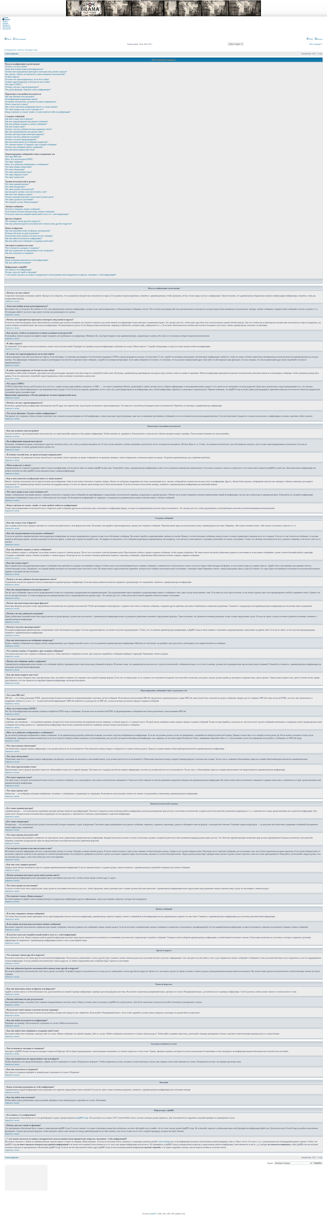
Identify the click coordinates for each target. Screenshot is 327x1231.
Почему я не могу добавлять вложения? (22, 137)
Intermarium (7, 29)
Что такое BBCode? (13, 156)
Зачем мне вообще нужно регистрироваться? (24, 69)
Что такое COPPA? (13, 84)
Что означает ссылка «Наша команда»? (21, 202)
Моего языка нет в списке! (16, 104)
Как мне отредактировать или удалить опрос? (24, 132)
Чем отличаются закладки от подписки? (22, 248)
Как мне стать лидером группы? (19, 194)
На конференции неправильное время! (21, 99)
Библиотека (7, 27)
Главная (5, 17)
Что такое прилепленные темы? (18, 172)
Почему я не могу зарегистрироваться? (22, 87)
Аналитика (6, 19)
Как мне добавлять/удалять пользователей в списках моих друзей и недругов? (38, 224)
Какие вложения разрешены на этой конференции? (26, 260)
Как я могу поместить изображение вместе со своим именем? (31, 107)
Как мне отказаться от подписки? (19, 253)
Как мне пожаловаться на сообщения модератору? (26, 142)
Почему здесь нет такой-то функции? (21, 272)
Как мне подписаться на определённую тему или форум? (29, 250)
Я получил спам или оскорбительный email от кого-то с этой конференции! (37, 214)
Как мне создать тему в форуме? (19, 119)
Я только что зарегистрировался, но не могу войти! (27, 79)
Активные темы (31, 50)
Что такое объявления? (15, 169)
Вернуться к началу (12, 301)
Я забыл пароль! (12, 77)
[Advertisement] (110, 1189)
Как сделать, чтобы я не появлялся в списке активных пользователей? (35, 74)
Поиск (319, 39)
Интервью (6, 25)
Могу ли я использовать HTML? (19, 159)
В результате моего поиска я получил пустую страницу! (29, 236)
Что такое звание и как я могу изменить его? (24, 109)
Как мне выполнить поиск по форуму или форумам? (27, 231)
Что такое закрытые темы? (16, 174)
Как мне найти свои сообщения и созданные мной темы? (29, 241)
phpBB (153, 1214)
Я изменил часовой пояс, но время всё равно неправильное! (30, 102)
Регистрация (20, 39)
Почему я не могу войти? (16, 66)
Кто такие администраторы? (17, 184)
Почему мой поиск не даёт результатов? (22, 233)
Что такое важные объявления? (18, 167)
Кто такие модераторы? (15, 187)
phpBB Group (82, 1118)
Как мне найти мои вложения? (18, 262)
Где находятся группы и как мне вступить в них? (26, 192)
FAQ (311, 39)
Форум (5, 21)
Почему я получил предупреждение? (21, 139)
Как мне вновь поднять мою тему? (20, 149)
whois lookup (163, 1141)
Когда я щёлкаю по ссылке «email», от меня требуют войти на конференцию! (38, 112)
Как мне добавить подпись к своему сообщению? (26, 124)
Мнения (5, 23)
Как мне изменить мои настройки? (20, 96)
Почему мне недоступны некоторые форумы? (24, 134)
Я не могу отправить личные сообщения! (22, 209)
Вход (9, 39)
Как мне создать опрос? (15, 126)
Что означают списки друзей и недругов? (22, 221)
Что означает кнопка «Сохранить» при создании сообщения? (31, 144)
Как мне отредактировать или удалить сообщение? (26, 121)
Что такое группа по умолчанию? (19, 199)
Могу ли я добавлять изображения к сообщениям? (27, 164)
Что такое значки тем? (14, 177)
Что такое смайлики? (14, 162)
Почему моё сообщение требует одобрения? (24, 147)
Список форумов (11, 54)
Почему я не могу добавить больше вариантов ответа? (28, 129)
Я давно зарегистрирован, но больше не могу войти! (27, 82)
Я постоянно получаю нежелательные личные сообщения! (30, 211)
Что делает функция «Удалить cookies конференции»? (28, 89)
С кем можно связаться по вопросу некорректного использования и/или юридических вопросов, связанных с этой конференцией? (60, 275)
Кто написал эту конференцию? (18, 269)
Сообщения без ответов (14, 50)
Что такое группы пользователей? (19, 189)
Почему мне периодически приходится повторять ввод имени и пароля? (36, 71)
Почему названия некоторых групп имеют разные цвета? (29, 197)
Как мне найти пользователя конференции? (23, 238)
